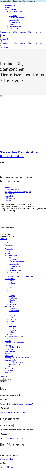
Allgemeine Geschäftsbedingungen (18, 192)
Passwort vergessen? (25, 404)
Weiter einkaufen (6, 459)
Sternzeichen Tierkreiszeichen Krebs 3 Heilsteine (19, 154)
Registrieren (5, 434)
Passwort (4, 399)
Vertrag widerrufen (7, 467)
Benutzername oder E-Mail (11, 395)
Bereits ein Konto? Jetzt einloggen (12, 438)
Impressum (9, 187)
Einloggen (4, 408)
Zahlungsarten (10, 194)
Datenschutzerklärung (13, 189)
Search (3, 382)
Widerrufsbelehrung (12, 198)
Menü (2, 41)
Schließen (3, 239)
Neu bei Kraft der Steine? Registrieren (14, 412)
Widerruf (8, 200)
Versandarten (9, 196)
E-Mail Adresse (6, 425)
